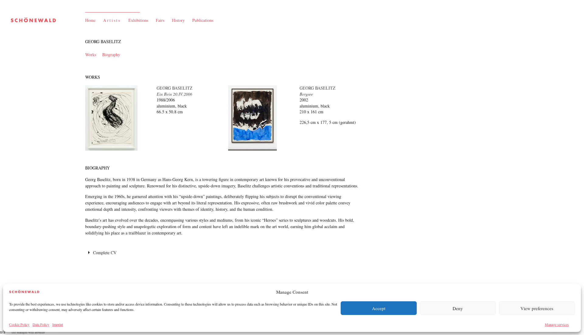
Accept (378, 308)
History (178, 20)
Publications (202, 20)
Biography (111, 54)
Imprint (57, 324)
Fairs (160, 20)
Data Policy (41, 324)
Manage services (557, 324)
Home (90, 20)
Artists (112, 20)
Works (90, 54)
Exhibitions (138, 20)
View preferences (536, 308)
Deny (458, 308)
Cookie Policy (19, 324)
